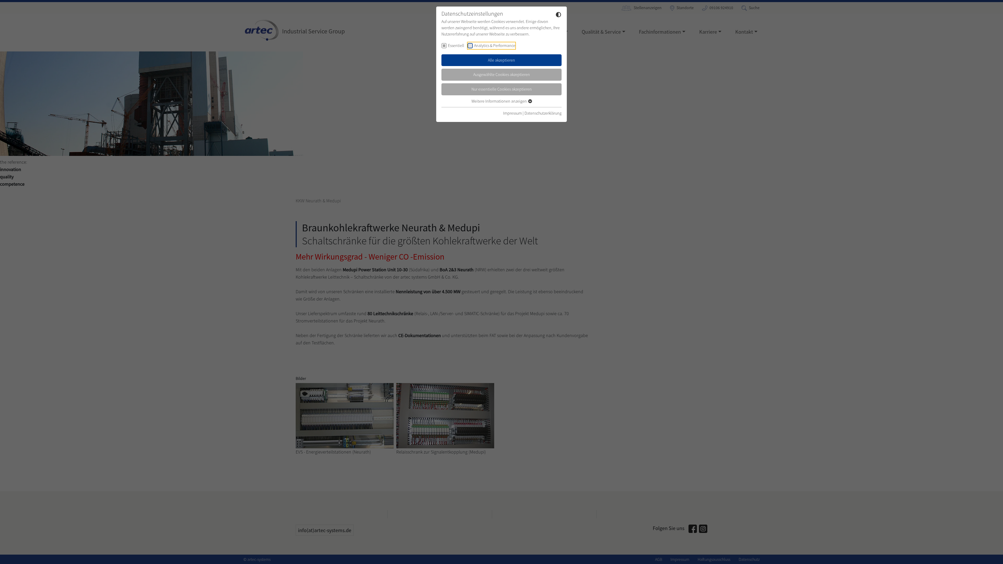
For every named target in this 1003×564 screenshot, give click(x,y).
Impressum (512, 113)
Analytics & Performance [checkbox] (494, 45)
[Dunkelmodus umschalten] (558, 14)
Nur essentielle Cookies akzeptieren (501, 89)
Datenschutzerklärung (543, 113)
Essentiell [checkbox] (456, 45)
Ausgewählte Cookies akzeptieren (501, 74)
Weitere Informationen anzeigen (499, 101)
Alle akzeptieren (501, 60)
